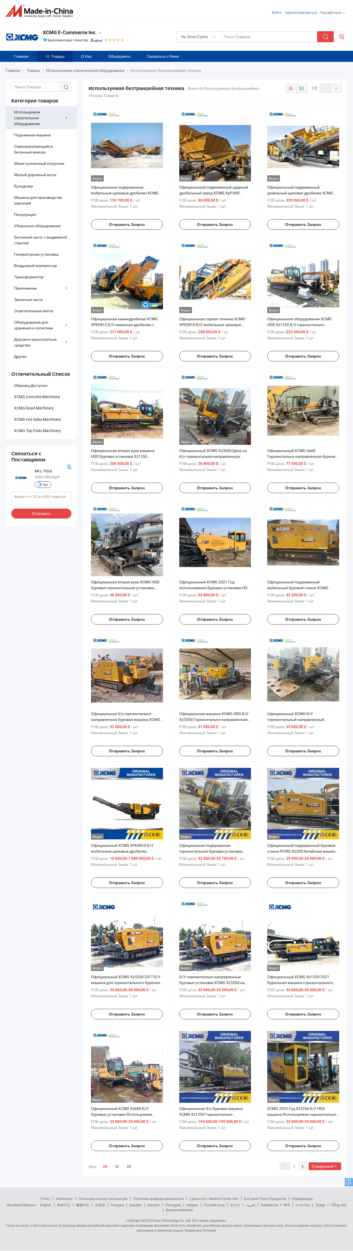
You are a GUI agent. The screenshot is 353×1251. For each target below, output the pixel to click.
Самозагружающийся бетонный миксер (33, 149)
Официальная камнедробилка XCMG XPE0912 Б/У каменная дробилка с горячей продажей (124, 324)
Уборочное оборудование (37, 225)
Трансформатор (29, 276)
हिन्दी (287, 1205)
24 (105, 1166)
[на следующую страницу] (336, 88)
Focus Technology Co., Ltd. (171, 1220)
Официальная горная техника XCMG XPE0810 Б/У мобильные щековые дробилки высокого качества (212, 324)
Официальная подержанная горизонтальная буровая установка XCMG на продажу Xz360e (210, 851)
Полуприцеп (25, 214)
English (45, 1205)
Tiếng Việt (338, 1205)
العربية (250, 1205)
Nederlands (269, 1205)
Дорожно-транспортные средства (35, 342)
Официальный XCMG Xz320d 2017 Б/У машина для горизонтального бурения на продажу (126, 982)
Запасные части (28, 299)
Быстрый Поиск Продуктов (265, 1198)
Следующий (323, 1166)
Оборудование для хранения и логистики (33, 324)
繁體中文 (82, 1205)
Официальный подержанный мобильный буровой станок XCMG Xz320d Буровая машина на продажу (300, 587)
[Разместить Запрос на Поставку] (341, 36)
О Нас (86, 56)
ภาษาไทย (303, 1205)
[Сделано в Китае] (41, 10)
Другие (20, 356)
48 (129, 1166)
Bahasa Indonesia (179, 1210)
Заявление (64, 1198)
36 (117, 1166)
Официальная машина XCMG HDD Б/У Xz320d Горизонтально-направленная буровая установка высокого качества (213, 719)
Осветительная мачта (33, 310)
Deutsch (154, 1205)
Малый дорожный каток (35, 174)
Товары (58, 56)
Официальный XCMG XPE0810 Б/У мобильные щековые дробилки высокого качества (122, 851)
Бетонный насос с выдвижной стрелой (40, 239)
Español (136, 1205)
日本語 (100, 1205)
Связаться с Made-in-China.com (213, 1198)
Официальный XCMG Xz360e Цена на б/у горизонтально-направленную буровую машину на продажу (213, 456)
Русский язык (214, 1205)
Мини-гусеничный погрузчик (39, 163)
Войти (277, 12)
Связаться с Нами (163, 56)
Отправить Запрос (127, 224)
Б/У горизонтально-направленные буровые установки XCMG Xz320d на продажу (212, 982)
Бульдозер (23, 186)
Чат (45, 484)
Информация (302, 1198)
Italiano (192, 1205)
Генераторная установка (36, 254)
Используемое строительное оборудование (27, 117)
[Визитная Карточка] (69, 466)
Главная (21, 56)
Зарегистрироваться (301, 12)
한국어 (235, 1205)
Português (173, 1205)
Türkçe (320, 1205)
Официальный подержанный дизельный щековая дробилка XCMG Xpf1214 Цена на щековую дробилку (300, 192)
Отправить (41, 513)
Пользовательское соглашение (103, 1198)
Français (117, 1205)
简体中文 (63, 1205)
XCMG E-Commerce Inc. (70, 32)
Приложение (25, 288)
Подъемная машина (32, 134)
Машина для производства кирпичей (38, 200)
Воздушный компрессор (35, 265)
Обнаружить (119, 56)
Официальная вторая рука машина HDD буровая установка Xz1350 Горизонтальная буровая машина (122, 456)
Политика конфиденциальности (158, 1198)
